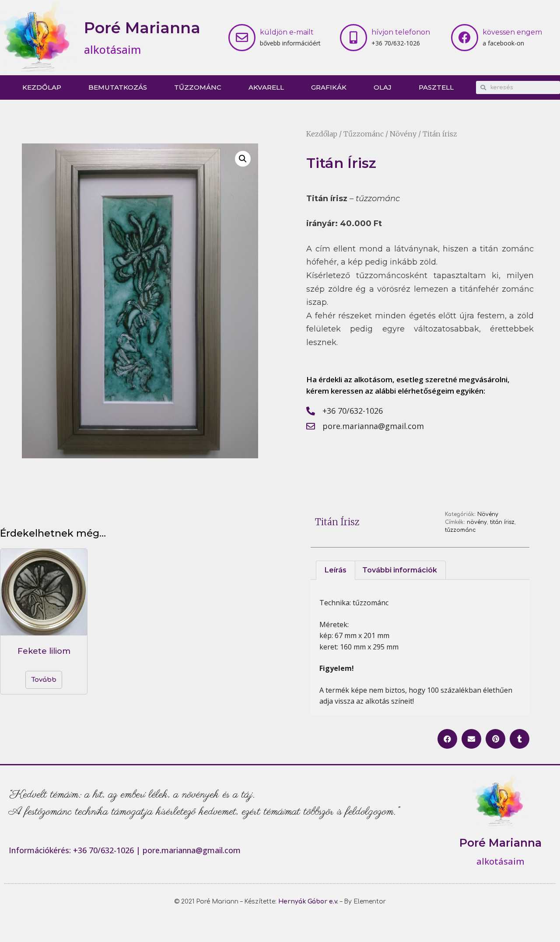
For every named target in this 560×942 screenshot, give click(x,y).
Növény (403, 133)
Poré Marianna (142, 27)
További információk (399, 570)
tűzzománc (460, 530)
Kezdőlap (41, 87)
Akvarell (266, 87)
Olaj (383, 87)
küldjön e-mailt (287, 32)
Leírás (335, 570)
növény (477, 522)
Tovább (43, 680)
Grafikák (328, 87)
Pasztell (436, 87)
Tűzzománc (197, 87)
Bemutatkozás (117, 87)
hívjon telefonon (400, 32)
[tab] (335, 570)
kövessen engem (512, 32)
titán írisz (502, 522)
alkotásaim (112, 49)
